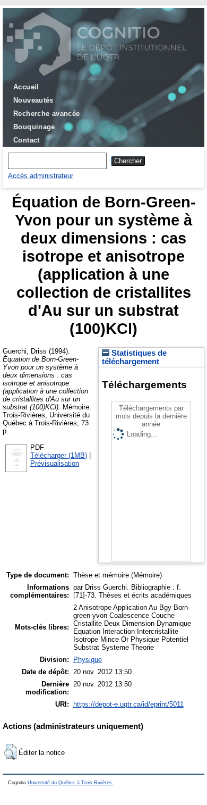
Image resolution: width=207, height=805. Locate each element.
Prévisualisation (54, 463)
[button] (10, 752)
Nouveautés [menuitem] (33, 100)
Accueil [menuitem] (26, 87)
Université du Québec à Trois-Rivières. (71, 782)
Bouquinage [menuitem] (34, 127)
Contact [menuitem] (26, 140)
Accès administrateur (40, 176)
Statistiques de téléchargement (134, 357)
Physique (87, 660)
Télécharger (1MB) (58, 455)
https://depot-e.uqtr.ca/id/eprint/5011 (128, 704)
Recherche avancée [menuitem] (46, 114)
